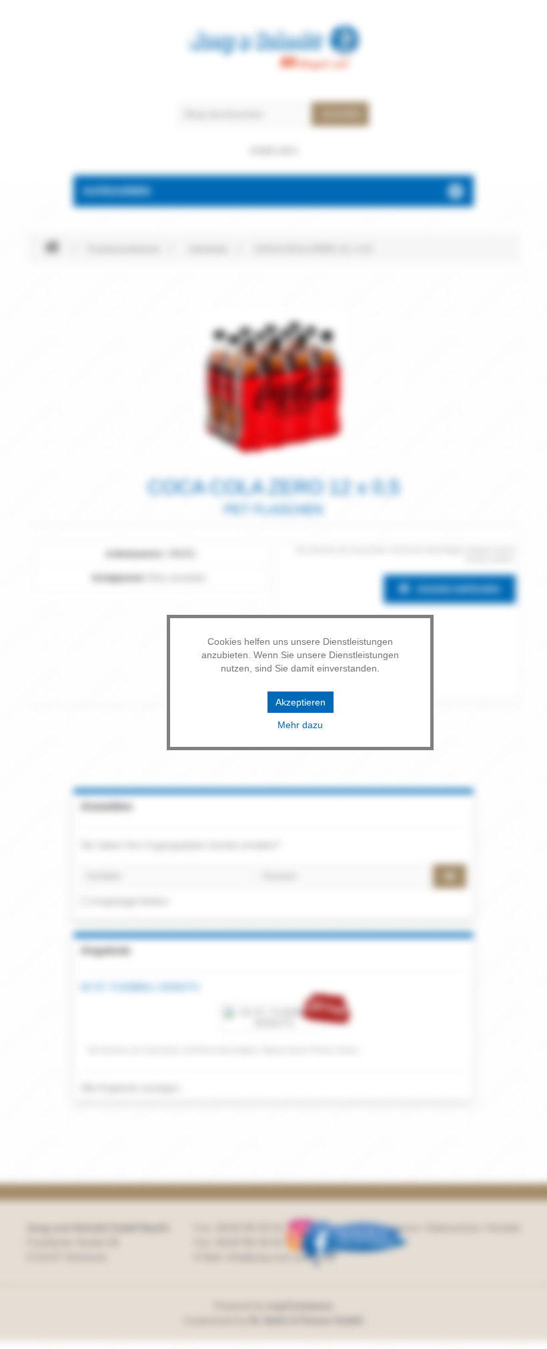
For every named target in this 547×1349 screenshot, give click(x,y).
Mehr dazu (300, 725)
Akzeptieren (301, 702)
